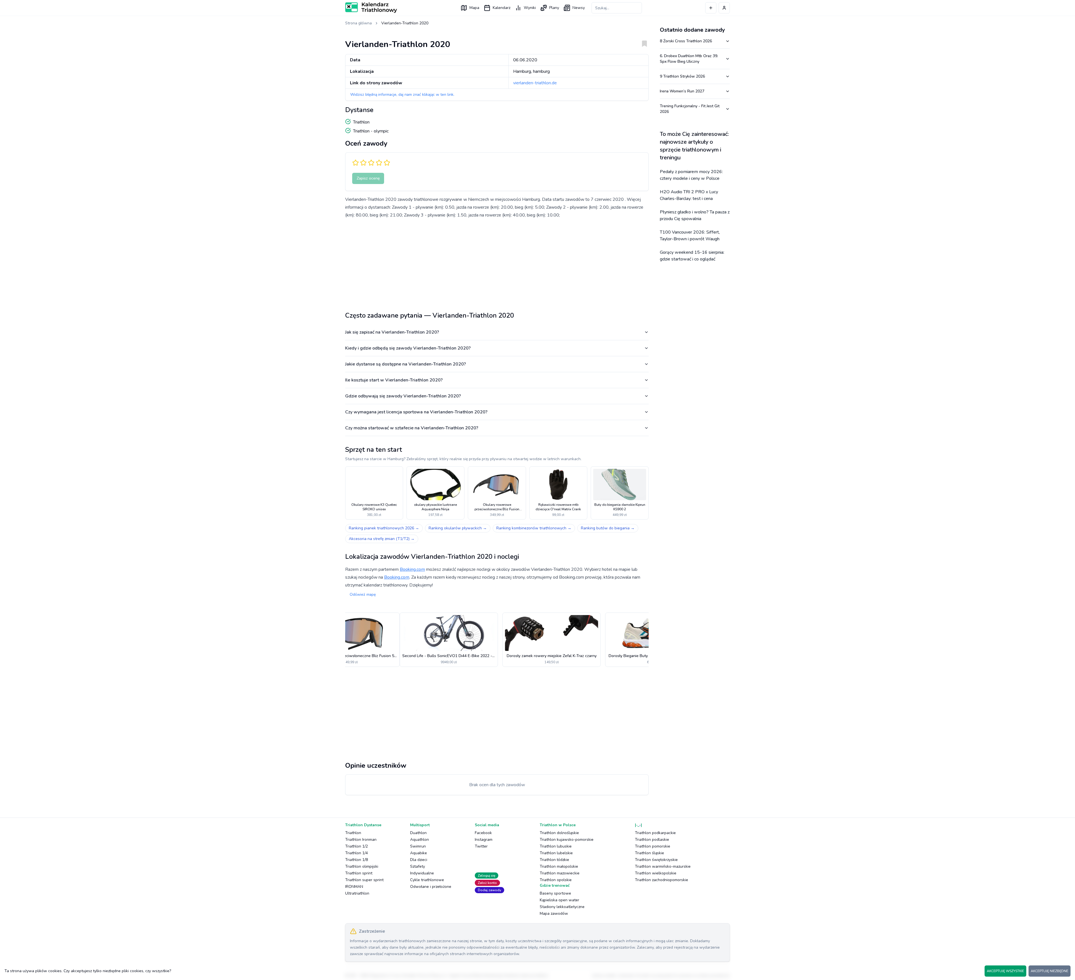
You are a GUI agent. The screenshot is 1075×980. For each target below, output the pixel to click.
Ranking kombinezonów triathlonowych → (533, 528)
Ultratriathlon (357, 893)
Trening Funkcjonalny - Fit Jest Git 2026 (689, 108)
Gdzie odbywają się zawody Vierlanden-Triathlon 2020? (403, 396)
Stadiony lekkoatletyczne (562, 906)
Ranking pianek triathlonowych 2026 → (384, 528)
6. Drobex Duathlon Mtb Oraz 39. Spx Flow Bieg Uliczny (689, 58)
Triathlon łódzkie (554, 859)
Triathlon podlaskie (652, 839)
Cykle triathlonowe (427, 880)
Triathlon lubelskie (556, 853)
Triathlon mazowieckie (559, 873)
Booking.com (412, 569)
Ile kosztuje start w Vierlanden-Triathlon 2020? (394, 380)
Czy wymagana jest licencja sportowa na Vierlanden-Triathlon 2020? (416, 412)
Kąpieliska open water (559, 900)
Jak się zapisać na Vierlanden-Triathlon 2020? (392, 332)
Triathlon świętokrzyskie (656, 859)
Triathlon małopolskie (559, 866)
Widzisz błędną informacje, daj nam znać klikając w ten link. (402, 94)
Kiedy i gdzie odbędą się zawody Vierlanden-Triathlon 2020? (408, 348)
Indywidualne (422, 873)
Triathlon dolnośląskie (559, 832)
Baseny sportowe (555, 893)
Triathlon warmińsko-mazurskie (663, 866)
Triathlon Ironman (361, 839)
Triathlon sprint (358, 873)
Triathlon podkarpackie (655, 832)
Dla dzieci (418, 859)
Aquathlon (419, 839)
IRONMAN (354, 886)
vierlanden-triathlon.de (535, 83)
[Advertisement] (497, 263)
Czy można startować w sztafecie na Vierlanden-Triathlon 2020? (411, 428)
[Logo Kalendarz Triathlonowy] (371, 7)
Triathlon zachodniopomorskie (661, 880)
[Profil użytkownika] (724, 7)
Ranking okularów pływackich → (458, 528)
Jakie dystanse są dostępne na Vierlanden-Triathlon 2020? (405, 364)
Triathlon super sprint (364, 880)
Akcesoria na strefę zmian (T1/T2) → (382, 538)
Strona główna (358, 23)
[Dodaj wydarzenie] (710, 7)
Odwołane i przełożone (430, 886)
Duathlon (418, 832)
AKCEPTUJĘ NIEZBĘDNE (1049, 971)
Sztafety (417, 866)
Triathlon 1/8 (356, 859)
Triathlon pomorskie (652, 846)
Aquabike (418, 853)
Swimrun (418, 846)
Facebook (483, 832)
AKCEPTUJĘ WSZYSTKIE (1005, 971)
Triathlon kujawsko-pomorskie (566, 839)
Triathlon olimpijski (361, 866)
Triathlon (353, 832)
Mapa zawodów (554, 913)
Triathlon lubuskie (556, 846)
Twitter (481, 846)
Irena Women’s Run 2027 (682, 91)
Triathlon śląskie (649, 853)
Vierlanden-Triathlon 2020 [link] (404, 23)
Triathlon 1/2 (356, 846)
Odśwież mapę (363, 594)
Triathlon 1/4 (356, 853)
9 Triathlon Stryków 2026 (682, 76)
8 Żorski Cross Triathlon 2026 (686, 41)
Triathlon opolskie (556, 880)
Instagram (483, 839)
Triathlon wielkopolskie (655, 873)
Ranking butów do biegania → (608, 528)
